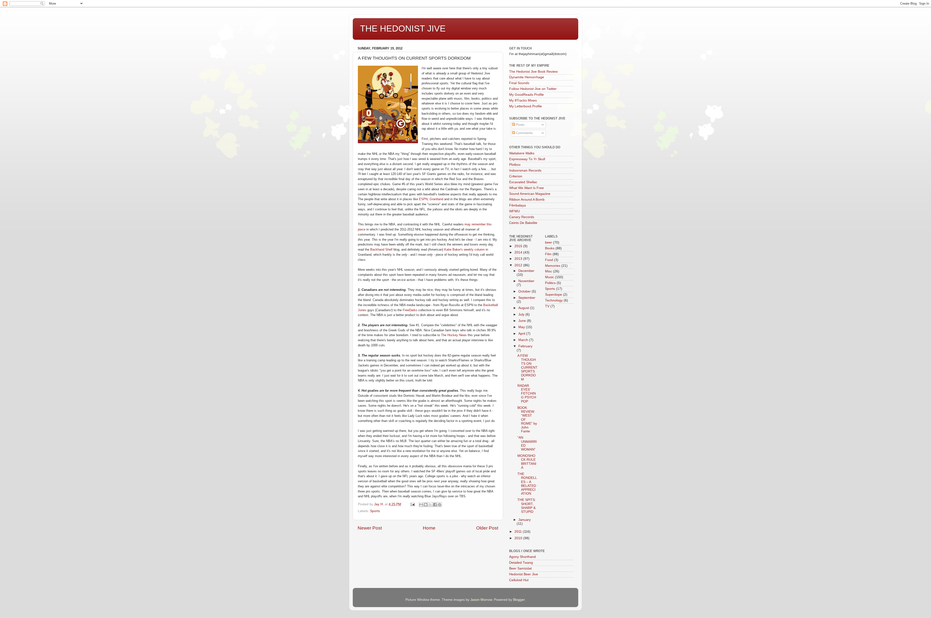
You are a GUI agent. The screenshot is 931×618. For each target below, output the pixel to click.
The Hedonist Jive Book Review (533, 71)
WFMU (514, 211)
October (525, 291)
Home (429, 528)
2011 (518, 531)
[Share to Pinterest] (439, 504)
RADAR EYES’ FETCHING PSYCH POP (526, 393)
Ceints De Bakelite (523, 223)
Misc (548, 271)
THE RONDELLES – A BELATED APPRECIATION (527, 483)
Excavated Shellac (523, 182)
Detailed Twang (521, 562)
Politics (550, 283)
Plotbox (515, 164)
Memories (552, 266)
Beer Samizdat (520, 568)
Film (548, 254)
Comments (524, 133)
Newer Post (370, 528)
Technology (554, 300)
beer (548, 242)
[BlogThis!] (425, 504)
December (526, 271)
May (522, 327)
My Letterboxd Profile (525, 106)
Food (549, 260)
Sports (375, 511)
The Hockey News (454, 335)
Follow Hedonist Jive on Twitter (533, 89)
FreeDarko (410, 310)
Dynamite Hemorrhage (526, 77)
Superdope (553, 294)
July (521, 314)
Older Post (487, 528)
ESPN (423, 199)
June (522, 321)
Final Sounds (519, 83)
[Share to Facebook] (435, 504)
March (523, 340)
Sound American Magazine (529, 194)
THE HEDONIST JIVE (403, 28)
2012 (518, 265)
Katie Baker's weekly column (464, 249)
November (526, 281)
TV (547, 306)
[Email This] (421, 504)
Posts (519, 125)
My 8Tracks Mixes (523, 100)
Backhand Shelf (381, 249)
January (524, 520)
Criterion (515, 176)
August (524, 308)
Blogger (519, 600)
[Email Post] (412, 504)
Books (549, 248)
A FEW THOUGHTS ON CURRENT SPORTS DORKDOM (527, 367)
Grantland (437, 199)
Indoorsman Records (525, 170)
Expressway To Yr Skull (527, 159)
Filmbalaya (517, 205)
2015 (518, 246)
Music (549, 277)
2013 (518, 259)
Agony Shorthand (522, 557)
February (525, 346)
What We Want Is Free (526, 188)
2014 (518, 252)
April (522, 333)
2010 (518, 538)
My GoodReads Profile (526, 94)
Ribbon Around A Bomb (527, 199)
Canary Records (521, 217)
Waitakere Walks (521, 153)
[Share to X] (430, 504)
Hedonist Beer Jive (523, 574)
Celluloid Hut (519, 580)
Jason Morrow (481, 600)
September (526, 298)
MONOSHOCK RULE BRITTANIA (526, 461)
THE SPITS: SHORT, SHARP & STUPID (526, 506)
